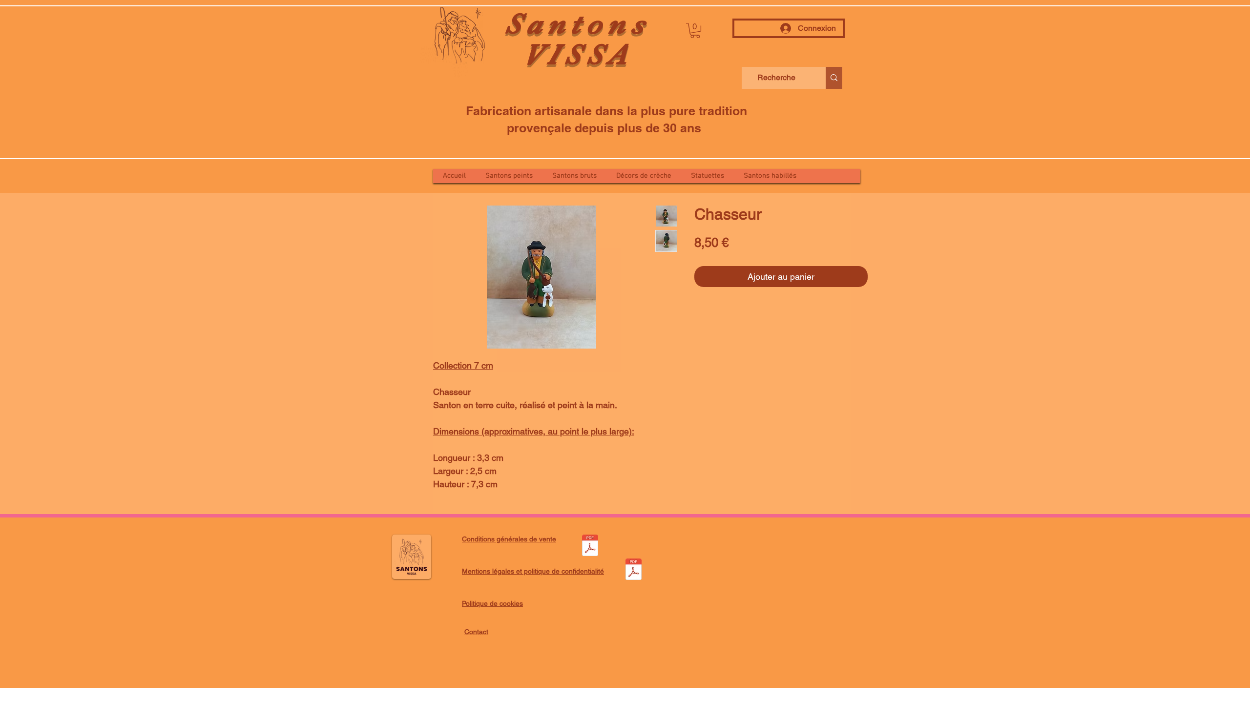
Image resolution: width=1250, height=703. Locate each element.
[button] (695, 30)
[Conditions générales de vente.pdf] (589, 546)
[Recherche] (834, 78)
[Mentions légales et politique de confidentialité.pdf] (633, 570)
